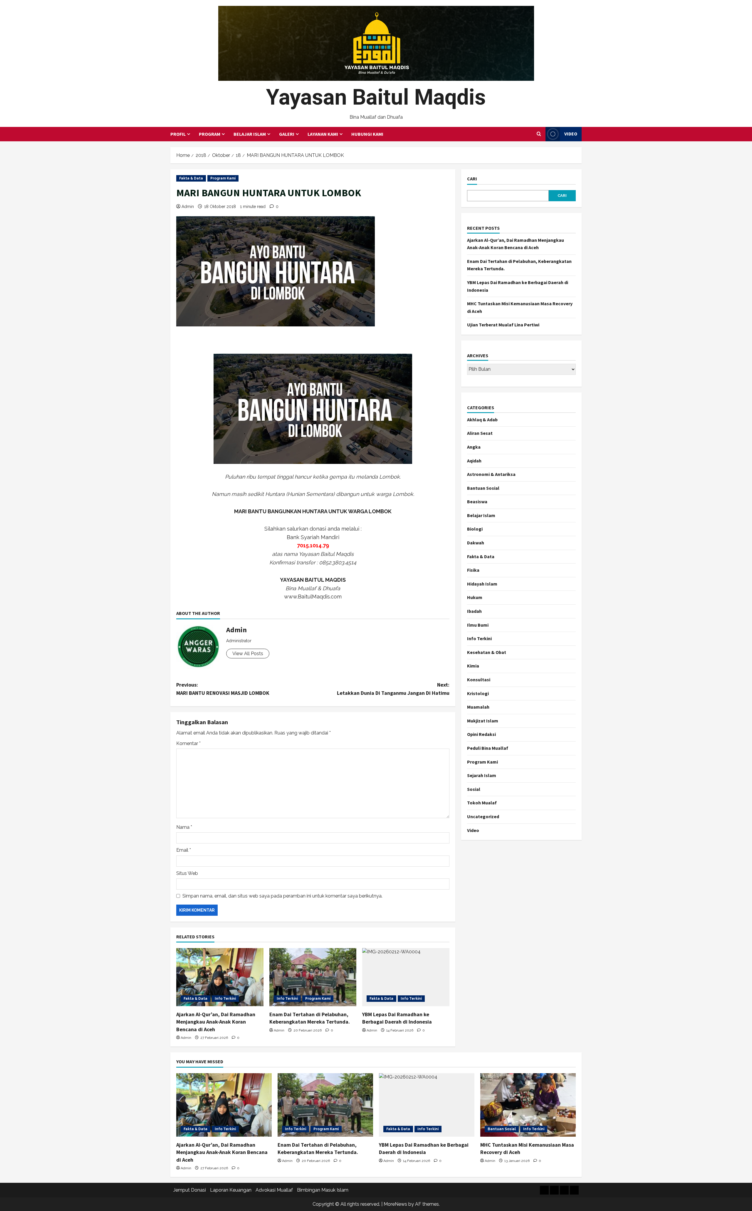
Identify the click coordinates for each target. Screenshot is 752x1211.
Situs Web (187, 873)
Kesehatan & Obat (486, 652)
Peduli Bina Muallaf (487, 748)
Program (209, 134)
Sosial (473, 789)
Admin (188, 206)
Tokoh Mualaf (482, 803)
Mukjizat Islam (482, 721)
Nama (184, 827)
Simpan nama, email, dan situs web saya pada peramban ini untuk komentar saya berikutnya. (282, 896)
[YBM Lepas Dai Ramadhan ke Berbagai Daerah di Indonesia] (405, 977)
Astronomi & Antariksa (491, 474)
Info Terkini (225, 999)
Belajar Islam (250, 134)
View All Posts (247, 653)
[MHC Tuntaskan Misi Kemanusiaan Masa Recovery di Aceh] (528, 1105)
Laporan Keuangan (230, 1190)
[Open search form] (539, 134)
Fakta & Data (191, 178)
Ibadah (474, 611)
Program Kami (223, 178)
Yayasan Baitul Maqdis (376, 97)
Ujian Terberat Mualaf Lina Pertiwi (503, 325)
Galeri (286, 134)
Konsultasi (478, 679)
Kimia (473, 666)
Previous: (222, 689)
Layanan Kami (323, 134)
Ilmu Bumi (478, 625)
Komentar (188, 743)
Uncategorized (483, 816)
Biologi (475, 529)
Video (570, 134)
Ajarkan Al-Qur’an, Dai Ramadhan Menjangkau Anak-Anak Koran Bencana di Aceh (215, 1021)
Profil (178, 134)
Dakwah (475, 543)
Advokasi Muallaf (274, 1190)
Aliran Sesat (480, 433)
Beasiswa (477, 501)
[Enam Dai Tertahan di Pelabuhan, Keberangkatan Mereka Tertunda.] (313, 977)
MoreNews (395, 1204)
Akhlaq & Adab (482, 419)
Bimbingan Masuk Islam (322, 1190)
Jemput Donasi (189, 1190)
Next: (393, 689)
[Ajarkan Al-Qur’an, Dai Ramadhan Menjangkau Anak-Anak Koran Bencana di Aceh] (219, 977)
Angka (474, 447)
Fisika (473, 570)
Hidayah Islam (482, 584)
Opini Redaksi (481, 734)
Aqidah (474, 460)
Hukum (474, 597)
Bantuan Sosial (483, 488)
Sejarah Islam (481, 775)
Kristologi (478, 693)
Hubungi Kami (367, 134)
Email (183, 850)
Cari (472, 179)
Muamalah (478, 707)
